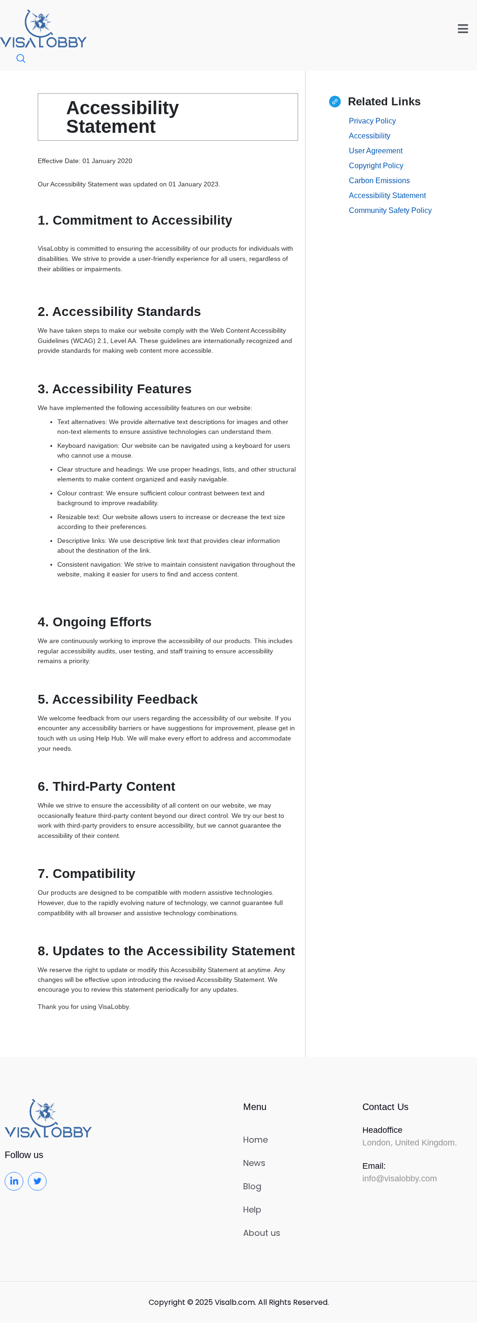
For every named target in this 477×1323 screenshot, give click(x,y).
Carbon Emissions (379, 181)
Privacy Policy (372, 121)
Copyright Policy (376, 166)
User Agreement (375, 151)
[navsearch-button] (16, 59)
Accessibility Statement (387, 195)
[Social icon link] (14, 1181)
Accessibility (369, 136)
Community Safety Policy (390, 210)
